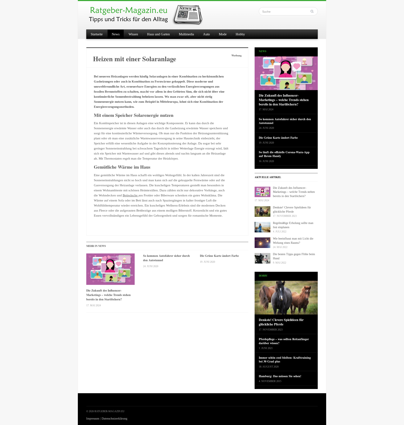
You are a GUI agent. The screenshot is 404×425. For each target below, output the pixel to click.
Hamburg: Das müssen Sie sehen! (280, 376)
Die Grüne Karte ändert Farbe (219, 255)
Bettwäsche (130, 195)
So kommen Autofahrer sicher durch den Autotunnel (166, 257)
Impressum (92, 418)
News (116, 34)
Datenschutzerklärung (114, 418)
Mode (223, 34)
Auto (206, 34)
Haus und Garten (158, 34)
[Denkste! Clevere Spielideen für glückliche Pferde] (286, 299)
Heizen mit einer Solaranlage (134, 59)
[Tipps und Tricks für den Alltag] (149, 13)
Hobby (240, 34)
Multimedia (186, 34)
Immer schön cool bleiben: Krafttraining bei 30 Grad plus (285, 359)
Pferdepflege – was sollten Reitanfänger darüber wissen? (284, 341)
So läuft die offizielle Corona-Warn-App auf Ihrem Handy (284, 154)
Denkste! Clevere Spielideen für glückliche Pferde (281, 322)
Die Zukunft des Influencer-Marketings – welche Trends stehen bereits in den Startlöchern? (108, 294)
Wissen (133, 34)
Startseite (97, 34)
